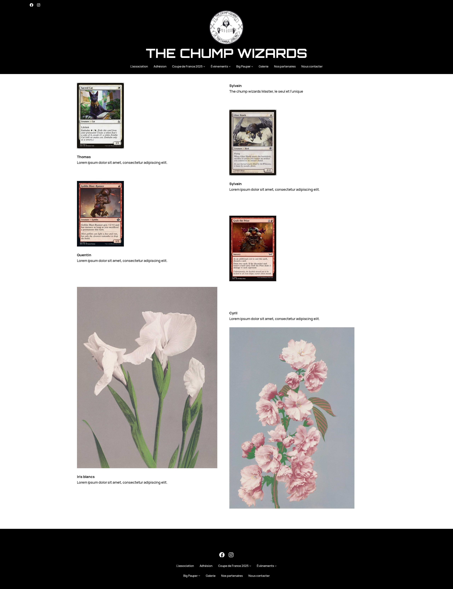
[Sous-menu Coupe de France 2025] (204, 66)
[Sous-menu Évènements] (230, 66)
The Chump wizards (226, 53)
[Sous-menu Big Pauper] (252, 66)
